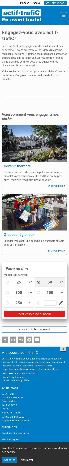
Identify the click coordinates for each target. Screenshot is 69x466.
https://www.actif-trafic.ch (16, 420)
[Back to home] (21, 15)
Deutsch (24, 3)
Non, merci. (27, 459)
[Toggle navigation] (63, 15)
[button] (5, 340)
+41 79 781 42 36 (11, 412)
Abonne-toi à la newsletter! (34, 329)
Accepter (9, 459)
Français (36, 3)
